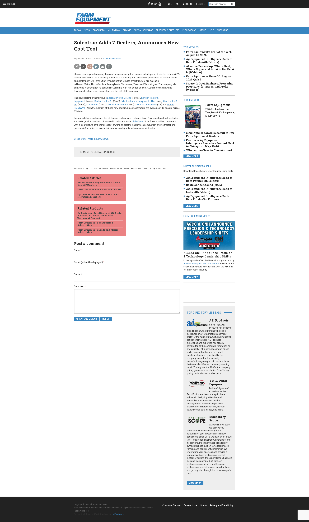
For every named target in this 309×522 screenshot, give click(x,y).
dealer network (120, 169)
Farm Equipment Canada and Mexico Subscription (98, 231)
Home (204, 505)
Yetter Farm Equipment (218, 382)
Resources (99, 30)
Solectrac (161, 169)
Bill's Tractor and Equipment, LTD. (137, 101)
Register (200, 4)
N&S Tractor (92, 104)
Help (211, 30)
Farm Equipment (217, 105)
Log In (188, 4)
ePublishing (118, 514)
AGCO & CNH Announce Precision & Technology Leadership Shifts (208, 254)
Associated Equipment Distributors (201, 263)
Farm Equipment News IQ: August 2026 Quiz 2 (208, 78)
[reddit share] (90, 66)
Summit (127, 30)
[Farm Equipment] (192, 116)
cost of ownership (98, 169)
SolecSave (138, 121)
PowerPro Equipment (146, 104)
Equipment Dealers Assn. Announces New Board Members (97, 195)
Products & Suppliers (167, 30)
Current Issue (190, 505)
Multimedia (114, 30)
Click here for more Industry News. (91, 139)
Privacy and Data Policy (221, 505)
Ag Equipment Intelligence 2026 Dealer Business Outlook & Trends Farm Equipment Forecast (99, 215)
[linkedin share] (96, 66)
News (87, 30)
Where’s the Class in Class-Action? (209, 150)
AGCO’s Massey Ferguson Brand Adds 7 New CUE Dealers (98, 183)
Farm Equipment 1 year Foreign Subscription (95, 224)
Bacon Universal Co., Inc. (119, 98)
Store (203, 30)
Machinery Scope (217, 418)
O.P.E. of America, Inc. (117, 104)
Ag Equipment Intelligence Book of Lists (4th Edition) (209, 190)
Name (78, 250)
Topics (11, 4)
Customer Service (171, 505)
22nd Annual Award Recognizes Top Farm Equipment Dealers (210, 134)
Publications (189, 30)
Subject (78, 274)
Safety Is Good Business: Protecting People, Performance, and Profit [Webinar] (209, 86)
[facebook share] (77, 66)
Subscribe (222, 30)
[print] (109, 66)
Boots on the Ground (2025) (204, 184)
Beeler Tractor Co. (103, 101)
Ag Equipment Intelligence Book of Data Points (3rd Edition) (209, 197)
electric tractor (142, 169)
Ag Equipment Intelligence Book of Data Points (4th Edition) (209, 60)
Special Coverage (143, 30)
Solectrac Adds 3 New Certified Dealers (99, 189)
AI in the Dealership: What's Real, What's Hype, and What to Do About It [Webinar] (210, 69)
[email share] (102, 66)
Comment (80, 286)
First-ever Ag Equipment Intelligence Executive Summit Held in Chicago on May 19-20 (210, 143)
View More (192, 156)
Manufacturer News (112, 58)
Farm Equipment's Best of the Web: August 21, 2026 (209, 53)
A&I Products (219, 320)
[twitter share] (83, 66)
